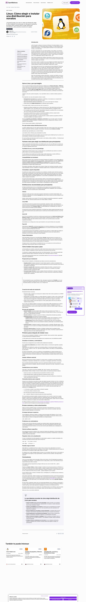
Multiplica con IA (50, 2)
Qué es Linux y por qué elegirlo (22, 54)
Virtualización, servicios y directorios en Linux (51, 552)
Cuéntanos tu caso (72, 312)
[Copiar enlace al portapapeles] (57, 533)
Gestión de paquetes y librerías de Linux (33, 552)
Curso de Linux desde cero (53, 255)
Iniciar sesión (65, 2)
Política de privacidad (44, 595)
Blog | (9, 7)
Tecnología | (12, 7)
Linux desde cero (10, 551)
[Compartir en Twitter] (12, 36)
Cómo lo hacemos (36, 2)
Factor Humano (43, 2)
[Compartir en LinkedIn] (10, 36)
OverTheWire (52, 478)
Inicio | (7, 7)
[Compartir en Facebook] (14, 36)
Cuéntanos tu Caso (75, 2)
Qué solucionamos (29, 2)
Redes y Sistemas (16, 7)
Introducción (19, 52)
